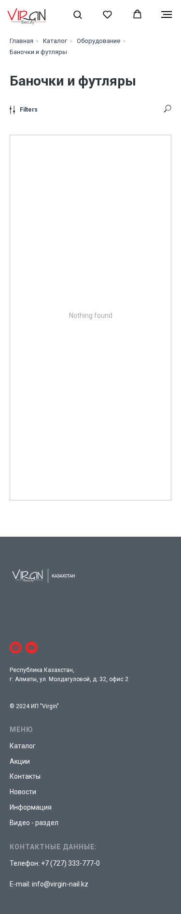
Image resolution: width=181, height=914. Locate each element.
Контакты (25, 776)
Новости (23, 792)
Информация (31, 807)
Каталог (55, 40)
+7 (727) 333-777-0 (70, 863)
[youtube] (32, 648)
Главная (21, 40)
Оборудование (98, 40)
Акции (20, 761)
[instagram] (16, 648)
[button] (77, 14)
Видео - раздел (34, 823)
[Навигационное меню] (166, 14)
